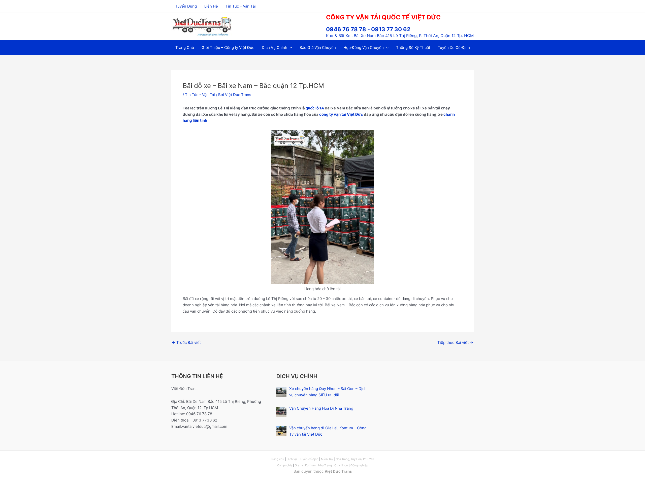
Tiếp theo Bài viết (455, 342)
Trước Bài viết (186, 342)
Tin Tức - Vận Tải (200, 94)
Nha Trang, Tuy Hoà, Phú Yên (355, 459)
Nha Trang (325, 465)
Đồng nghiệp (359, 465)
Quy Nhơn (341, 465)
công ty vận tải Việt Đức (341, 114)
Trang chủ (277, 459)
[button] (277, 47)
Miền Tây (327, 459)
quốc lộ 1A (315, 108)
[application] (289, 47)
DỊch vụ (292, 459)
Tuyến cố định (308, 459)
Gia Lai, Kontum (305, 465)
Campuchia (285, 465)
